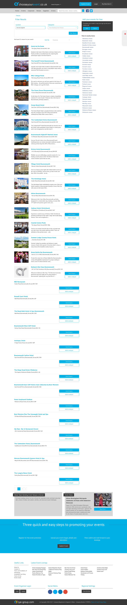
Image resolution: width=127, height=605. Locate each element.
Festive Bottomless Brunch (54, 568)
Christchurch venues (87, 58)
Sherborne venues (87, 93)
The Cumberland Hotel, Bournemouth (44, 120)
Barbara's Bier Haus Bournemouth (42, 267)
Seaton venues (86, 88)
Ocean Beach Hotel (37, 105)
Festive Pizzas (84, 568)
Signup (95, 28)
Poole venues (86, 80)
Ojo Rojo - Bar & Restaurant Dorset (26, 429)
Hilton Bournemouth (38, 193)
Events (23, 11)
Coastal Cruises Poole (38, 223)
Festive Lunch (100, 571)
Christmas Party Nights (102, 568)
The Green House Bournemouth (42, 90)
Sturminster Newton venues (89, 95)
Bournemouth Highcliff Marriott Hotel (44, 135)
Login (96, 4)
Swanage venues (86, 97)
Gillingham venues (87, 71)
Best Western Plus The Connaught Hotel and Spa (31, 414)
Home (17, 11)
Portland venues (86, 84)
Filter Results (73, 33)
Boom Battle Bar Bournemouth (41, 252)
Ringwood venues (87, 86)
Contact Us (17, 569)
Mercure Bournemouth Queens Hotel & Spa (29, 458)
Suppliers (46, 11)
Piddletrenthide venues (88, 77)
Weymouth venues (87, 106)
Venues (38, 11)
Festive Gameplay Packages (39, 568)
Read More (103, 509)
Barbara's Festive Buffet (86, 571)
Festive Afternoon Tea (37, 573)
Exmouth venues (86, 67)
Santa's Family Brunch (37, 571)
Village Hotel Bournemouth (40, 164)
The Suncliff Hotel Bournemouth (42, 61)
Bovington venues (87, 49)
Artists (53, 11)
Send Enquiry (72, 52)
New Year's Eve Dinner (70, 568)
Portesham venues (87, 82)
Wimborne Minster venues (89, 110)
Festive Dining (68, 573)
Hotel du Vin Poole (37, 46)
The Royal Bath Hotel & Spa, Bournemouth (29, 311)
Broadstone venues (87, 54)
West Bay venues (86, 103)
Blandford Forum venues (88, 43)
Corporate (31, 11)
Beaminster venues (87, 41)
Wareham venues (86, 101)
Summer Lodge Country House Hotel (43, 238)
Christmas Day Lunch (70, 569)
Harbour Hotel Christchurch (40, 208)
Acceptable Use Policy (20, 574)
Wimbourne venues (87, 112)
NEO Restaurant (19, 282)
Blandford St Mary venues (89, 45)
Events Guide (17, 577)
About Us (16, 567)
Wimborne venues (87, 108)
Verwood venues (86, 99)
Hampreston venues (87, 73)
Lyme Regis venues (87, 75)
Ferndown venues (87, 69)
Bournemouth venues (87, 47)
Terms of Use (17, 576)
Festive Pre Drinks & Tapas (38, 575)
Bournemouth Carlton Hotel (23, 355)
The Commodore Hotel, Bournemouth (27, 444)
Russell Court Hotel (21, 296)
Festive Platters (84, 569)
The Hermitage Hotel (38, 179)
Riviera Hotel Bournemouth (40, 149)
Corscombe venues (87, 60)
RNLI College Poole (37, 76)
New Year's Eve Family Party (39, 569)
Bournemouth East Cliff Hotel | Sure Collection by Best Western (36, 385)
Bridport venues (86, 51)
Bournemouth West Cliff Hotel (25, 326)
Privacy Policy (102, 602)
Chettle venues (86, 56)
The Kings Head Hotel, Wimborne (25, 370)
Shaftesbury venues (87, 90)
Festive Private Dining (70, 571)
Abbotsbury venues (87, 38)
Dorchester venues (87, 62)
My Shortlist (106, 4)
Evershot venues (86, 64)
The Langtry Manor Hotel (23, 473)
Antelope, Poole (19, 341)
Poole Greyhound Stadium (23, 399)
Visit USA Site (86, 591)
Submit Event (85, 4)
